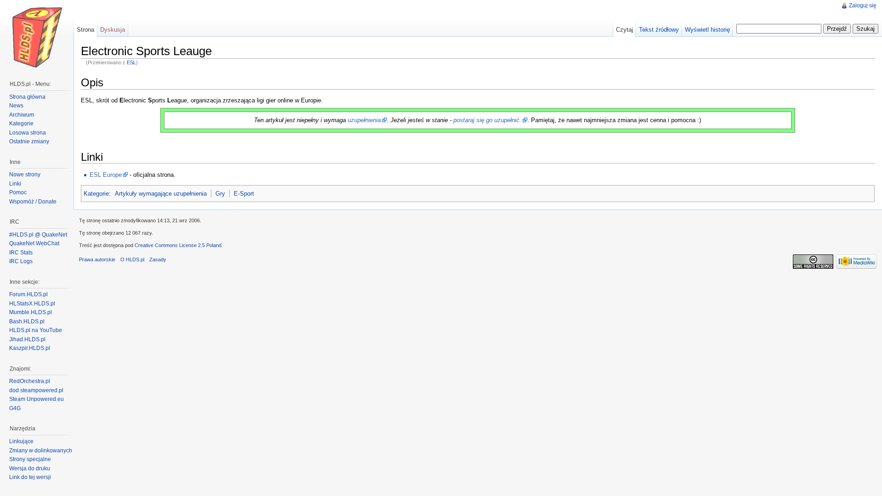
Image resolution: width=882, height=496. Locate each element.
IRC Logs (21, 261)
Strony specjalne (30, 459)
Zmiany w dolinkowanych (40, 450)
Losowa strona (27, 133)
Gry (220, 193)
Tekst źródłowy (659, 29)
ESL (131, 62)
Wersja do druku (29, 468)
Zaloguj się (862, 5)
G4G (15, 408)
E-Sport (244, 193)
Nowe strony (24, 174)
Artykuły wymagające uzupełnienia (161, 193)
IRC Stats (21, 252)
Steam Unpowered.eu (36, 399)
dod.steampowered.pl (36, 390)
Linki (15, 183)
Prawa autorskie (97, 259)
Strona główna (27, 97)
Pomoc (18, 192)
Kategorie (96, 193)
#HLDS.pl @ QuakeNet (38, 234)
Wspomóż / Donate (33, 201)
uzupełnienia (364, 120)
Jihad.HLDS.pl (27, 339)
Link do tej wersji (30, 477)
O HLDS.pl (132, 259)
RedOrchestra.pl (29, 381)
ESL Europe (106, 174)
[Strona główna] (37, 36)
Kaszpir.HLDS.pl (29, 348)
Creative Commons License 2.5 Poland (178, 245)
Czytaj (624, 29)
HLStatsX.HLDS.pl (32, 303)
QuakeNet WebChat (34, 243)
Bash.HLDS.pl (27, 321)
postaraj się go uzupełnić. (487, 120)
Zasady (157, 259)
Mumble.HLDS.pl (30, 312)
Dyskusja (112, 29)
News (16, 105)
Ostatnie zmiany (29, 141)
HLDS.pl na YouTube (35, 330)
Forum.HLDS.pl (28, 294)
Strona (85, 29)
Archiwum (21, 115)
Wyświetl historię (707, 29)
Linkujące (21, 441)
